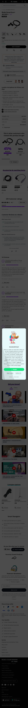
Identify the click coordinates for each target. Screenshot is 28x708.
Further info (18, 373)
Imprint (10, 376)
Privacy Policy (16, 376)
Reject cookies (10, 373)
